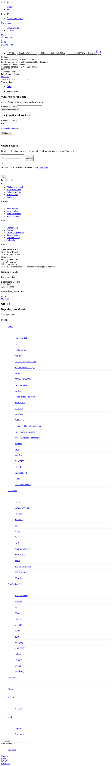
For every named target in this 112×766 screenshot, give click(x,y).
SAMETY (19, 461)
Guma (17, 537)
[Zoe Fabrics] (7, 37)
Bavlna (18, 391)
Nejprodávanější (14, 213)
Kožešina (19, 414)
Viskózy (18, 455)
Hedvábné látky (21, 338)
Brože (17, 543)
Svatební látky (21, 385)
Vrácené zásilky (13, 237)
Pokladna (5, 76)
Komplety (19, 642)
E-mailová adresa (8, 107)
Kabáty (18, 654)
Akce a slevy (12, 209)
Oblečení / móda (52, 53)
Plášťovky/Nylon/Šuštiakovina (28, 426)
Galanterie (28, 53)
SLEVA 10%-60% (23, 379)
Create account (13, 28)
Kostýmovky (20, 350)
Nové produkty (13, 211)
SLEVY (18, 660)
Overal (18, 666)
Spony (17, 531)
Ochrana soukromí (15, 192)
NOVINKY (20, 402)
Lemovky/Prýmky (22, 508)
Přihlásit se (6, 133)
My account (6, 23)
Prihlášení (11, 30)
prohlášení (43, 167)
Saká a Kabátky (21, 595)
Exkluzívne (20, 420)
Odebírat (29, 158)
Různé (17, 373)
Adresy (10, 230)
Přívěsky (18, 578)
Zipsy (17, 560)
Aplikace (19, 514)
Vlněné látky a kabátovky (26, 361)
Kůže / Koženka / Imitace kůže (28, 438)
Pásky (17, 613)
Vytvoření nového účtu (11, 110)
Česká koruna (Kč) (15, 18)
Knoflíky (19, 519)
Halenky (18, 601)
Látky (11, 53)
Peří (16, 525)
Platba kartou (12, 194)
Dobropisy (11, 240)
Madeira (18, 443)
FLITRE (18, 467)
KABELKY (20, 648)
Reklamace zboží (14, 189)
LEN (17, 449)
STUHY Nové (21, 572)
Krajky (18, 356)
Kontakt (10, 197)
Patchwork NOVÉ (23, 484)
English (10, 7)
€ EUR (11, 697)
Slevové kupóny (14, 235)
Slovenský (11, 9)
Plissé (17, 479)
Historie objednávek (15, 233)
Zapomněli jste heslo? (10, 128)
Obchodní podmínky (15, 187)
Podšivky (19, 408)
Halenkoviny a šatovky (25, 397)
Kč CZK (18, 709)
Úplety (18, 344)
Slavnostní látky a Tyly (25, 367)
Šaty (17, 607)
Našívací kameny (22, 549)
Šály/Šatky (19, 672)
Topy (17, 636)
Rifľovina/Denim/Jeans (25, 432)
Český (10, 717)
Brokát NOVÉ (21, 473)
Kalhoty (18, 619)
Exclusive (76, 53)
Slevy (91, 53)
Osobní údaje (12, 228)
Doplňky (18, 625)
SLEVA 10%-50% (23, 566)
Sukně (17, 631)
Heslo (3, 123)
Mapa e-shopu (13, 216)
